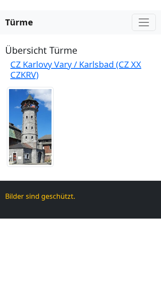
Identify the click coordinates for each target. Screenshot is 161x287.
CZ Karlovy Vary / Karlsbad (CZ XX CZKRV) (75, 69)
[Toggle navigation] (144, 22)
